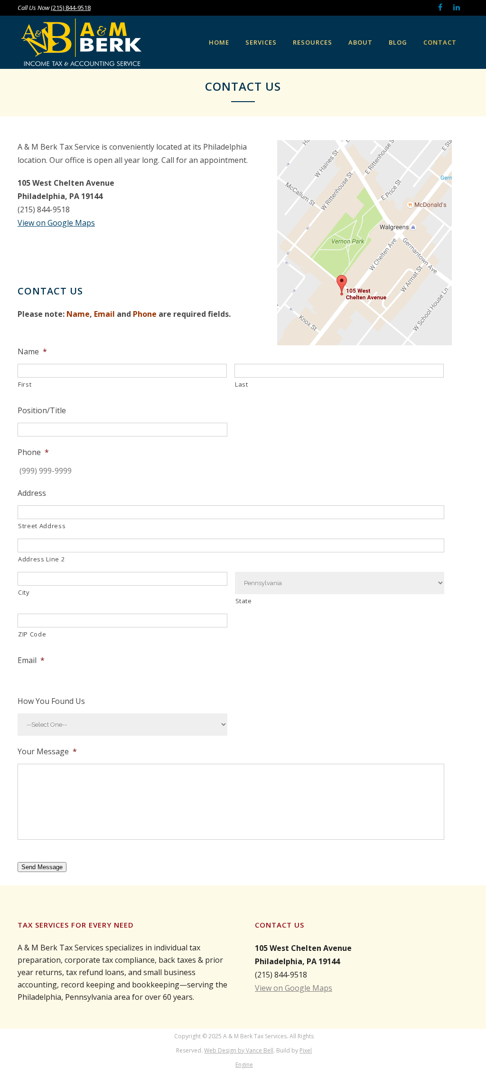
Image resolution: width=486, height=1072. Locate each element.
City (24, 592)
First (24, 384)
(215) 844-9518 (71, 7)
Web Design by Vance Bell (238, 1050)
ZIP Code (32, 634)
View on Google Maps (56, 223)
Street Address (41, 526)
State (243, 601)
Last (241, 384)
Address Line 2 (41, 559)
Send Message (42, 867)
